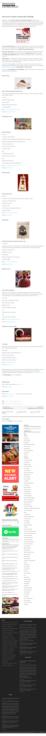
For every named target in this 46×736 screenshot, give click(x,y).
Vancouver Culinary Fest (28, 602)
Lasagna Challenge (27, 545)
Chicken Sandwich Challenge (29, 499)
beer (15, 622)
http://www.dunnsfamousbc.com (13, 109)
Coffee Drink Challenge (28, 510)
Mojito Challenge (27, 556)
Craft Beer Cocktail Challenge (29, 516)
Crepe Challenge (27, 462)
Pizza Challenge (26, 568)
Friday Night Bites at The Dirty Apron (35, 408)
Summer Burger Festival (28, 589)
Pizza (16, 646)
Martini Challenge (27, 550)
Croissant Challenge (27, 518)
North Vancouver (12, 644)
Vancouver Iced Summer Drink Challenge (7, 412)
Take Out (9, 653)
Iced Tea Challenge (27, 470)
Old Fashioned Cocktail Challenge (29, 560)
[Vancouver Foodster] (10, 7)
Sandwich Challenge (27, 579)
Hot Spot (12, 638)
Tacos (4, 653)
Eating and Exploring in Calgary (7, 565)
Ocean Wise (5, 646)
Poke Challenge (26, 485)
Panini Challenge (27, 564)
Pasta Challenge (26, 566)
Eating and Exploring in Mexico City (8, 576)
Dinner (11, 630)
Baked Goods (5, 622)
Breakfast (9, 624)
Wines (4, 665)
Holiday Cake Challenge (28, 535)
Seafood (4, 650)
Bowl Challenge (26, 442)
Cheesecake (7, 403)
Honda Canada (5, 638)
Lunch (4, 642)
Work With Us (26, 604)
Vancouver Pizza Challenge (25, 690)
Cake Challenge (26, 452)
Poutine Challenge (27, 573)
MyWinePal (19, 384)
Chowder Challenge (27, 504)
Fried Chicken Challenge (28, 466)
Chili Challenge (26, 457)
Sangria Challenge (27, 581)
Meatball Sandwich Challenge (29, 552)
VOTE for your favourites (9, 67)
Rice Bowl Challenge (27, 487)
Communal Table (14, 628)
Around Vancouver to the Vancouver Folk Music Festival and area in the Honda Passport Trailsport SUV (10, 547)
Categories (26, 454)
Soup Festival (26, 585)
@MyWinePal (9, 386)
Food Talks (25, 527)
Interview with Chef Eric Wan (26, 644)
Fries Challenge (26, 468)
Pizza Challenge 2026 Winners (26, 686)
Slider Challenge (26, 583)
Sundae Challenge (27, 591)
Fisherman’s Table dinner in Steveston (8, 560)
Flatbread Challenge (27, 464)
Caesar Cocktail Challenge (28, 450)
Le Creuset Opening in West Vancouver (8, 550)
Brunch (15, 624)
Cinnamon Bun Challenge (28, 506)
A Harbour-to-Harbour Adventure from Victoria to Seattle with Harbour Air (12, 727)
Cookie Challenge (27, 514)
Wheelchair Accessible (7, 663)
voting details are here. (37, 372)
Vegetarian (5, 661)
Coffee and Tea (5, 628)
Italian (10, 640)
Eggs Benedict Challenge (28, 524)
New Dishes (5, 644)
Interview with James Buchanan (28, 624)
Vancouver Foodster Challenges (14, 401)
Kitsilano (15, 640)
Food (4, 634)
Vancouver (12, 655)
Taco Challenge (26, 594)
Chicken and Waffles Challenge (29, 497)
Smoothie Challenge (27, 489)
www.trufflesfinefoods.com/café (12, 165)
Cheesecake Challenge (28, 495)
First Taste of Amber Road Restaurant (8, 578)
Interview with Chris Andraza (26, 648)
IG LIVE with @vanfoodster (28, 543)
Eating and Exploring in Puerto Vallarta (8, 571)
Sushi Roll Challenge (27, 493)
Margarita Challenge (27, 547)
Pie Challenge (26, 481)
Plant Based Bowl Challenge (28, 483)
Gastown (11, 636)
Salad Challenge (26, 577)
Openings (25, 562)
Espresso (15, 632)
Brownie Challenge (27, 446)
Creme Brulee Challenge (28, 460)
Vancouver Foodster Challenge (17, 403)
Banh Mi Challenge (27, 440)
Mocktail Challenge (27, 554)
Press (25, 575)
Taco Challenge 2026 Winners (21, 411)
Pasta (11, 646)
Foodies (9, 634)
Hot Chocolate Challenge (28, 539)
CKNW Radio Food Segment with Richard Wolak (32, 508)
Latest (6, 401)
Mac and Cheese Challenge (28, 472)
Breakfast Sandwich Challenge (29, 444)
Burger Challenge (27, 448)
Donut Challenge (27, 522)
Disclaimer (25, 435)
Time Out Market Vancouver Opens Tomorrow (10, 594)
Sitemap (25, 434)
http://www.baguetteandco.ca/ (12, 319)
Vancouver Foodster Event (7, 659)
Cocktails (9, 626)
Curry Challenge (26, 520)
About (25, 433)
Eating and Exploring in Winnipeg (7, 563)
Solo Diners (11, 650)
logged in (10, 421)
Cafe (4, 626)
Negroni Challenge (27, 558)
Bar (11, 622)
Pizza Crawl (26, 571)
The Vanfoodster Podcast (28, 598)
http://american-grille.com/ (11, 212)
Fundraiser (5, 636)
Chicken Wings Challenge (28, 501)
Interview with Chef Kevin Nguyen (27, 640)
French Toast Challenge (28, 529)
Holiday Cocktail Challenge (28, 537)
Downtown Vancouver (6, 632)
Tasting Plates (26, 596)
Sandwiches (11, 648)
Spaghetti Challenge (27, 491)
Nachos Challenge (27, 476)
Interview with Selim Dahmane (26, 653)
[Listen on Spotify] (10, 536)
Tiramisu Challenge (27, 600)
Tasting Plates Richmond (8, 408)
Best (3, 624)
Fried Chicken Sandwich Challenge (29, 531)
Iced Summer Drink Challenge (29, 541)
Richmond (4, 648)
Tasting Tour (5, 655)
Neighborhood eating (12, 642)
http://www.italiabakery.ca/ (11, 261)
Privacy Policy (26, 437)
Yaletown (10, 665)
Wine (14, 663)
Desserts (4, 630)
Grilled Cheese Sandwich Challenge (30, 533)
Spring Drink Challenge (28, 587)
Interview (4, 640)
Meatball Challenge (27, 474)
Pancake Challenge (27, 478)
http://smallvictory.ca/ (10, 362)
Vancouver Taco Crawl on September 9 (8, 554)
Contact (25, 512)
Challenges (26, 456)
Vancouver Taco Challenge (35, 411)
